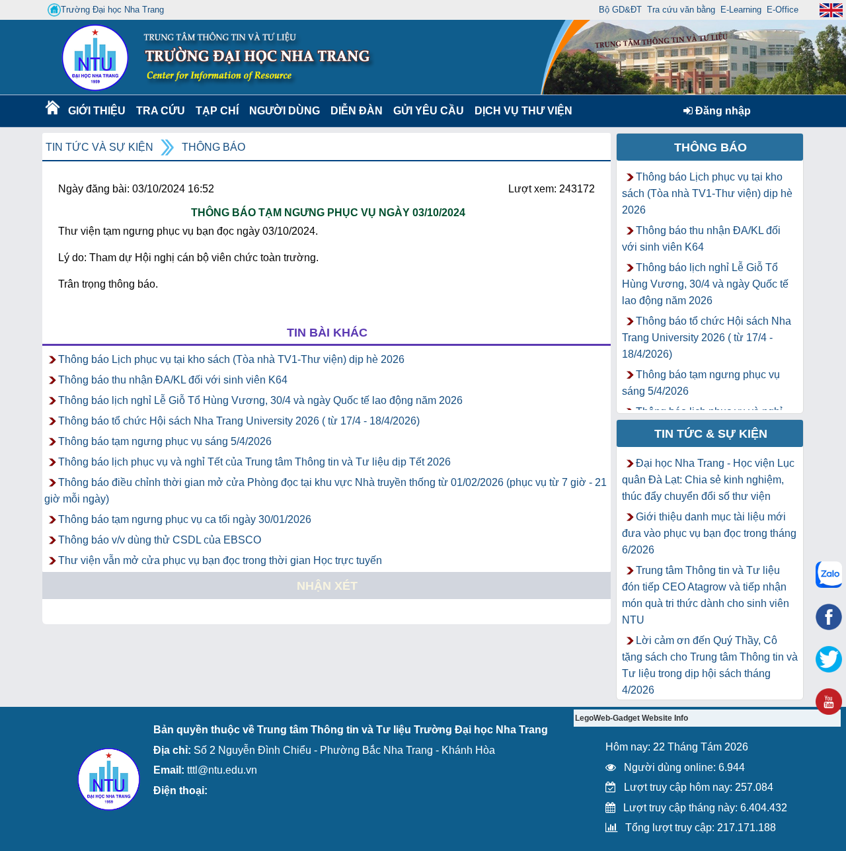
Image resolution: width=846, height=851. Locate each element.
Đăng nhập (722, 110)
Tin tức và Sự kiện (99, 147)
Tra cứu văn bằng (681, 10)
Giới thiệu (96, 110)
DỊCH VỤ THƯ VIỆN (521, 110)
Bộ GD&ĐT (620, 10)
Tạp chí (217, 110)
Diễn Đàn (356, 110)
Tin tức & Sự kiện (710, 433)
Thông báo (213, 147)
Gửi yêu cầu (428, 110)
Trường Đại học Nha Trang (112, 10)
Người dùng (283, 110)
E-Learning (740, 10)
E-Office (782, 10)
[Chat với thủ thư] (829, 574)
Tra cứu (160, 110)
